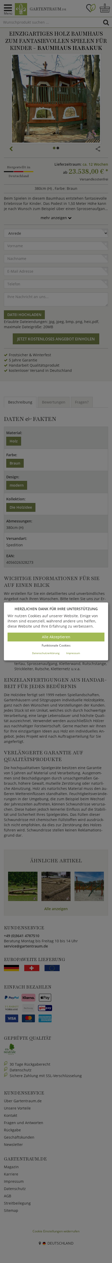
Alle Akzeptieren (56, 636)
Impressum (73, 653)
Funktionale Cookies (56, 645)
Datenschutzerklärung (45, 653)
